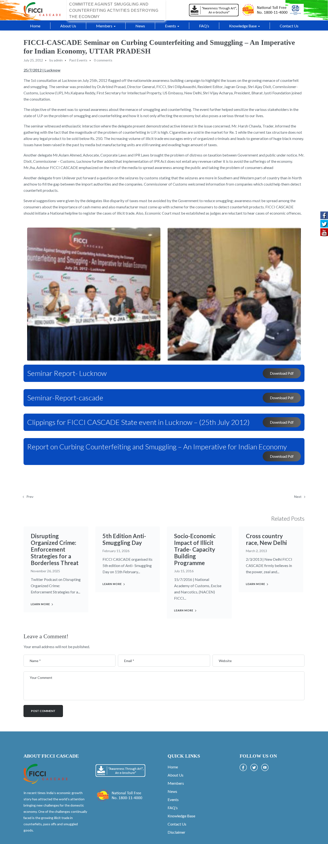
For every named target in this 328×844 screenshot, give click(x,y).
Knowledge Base (181, 816)
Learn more (40, 604)
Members (176, 783)
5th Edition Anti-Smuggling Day (124, 539)
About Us (175, 775)
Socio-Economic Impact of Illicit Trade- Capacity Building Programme (195, 549)
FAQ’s (173, 807)
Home (173, 767)
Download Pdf (282, 373)
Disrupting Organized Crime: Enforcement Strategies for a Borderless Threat (55, 549)
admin (58, 60)
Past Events (78, 60)
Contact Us (177, 824)
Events (173, 799)
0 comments (103, 60)
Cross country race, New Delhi (266, 539)
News (172, 791)
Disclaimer (176, 832)
